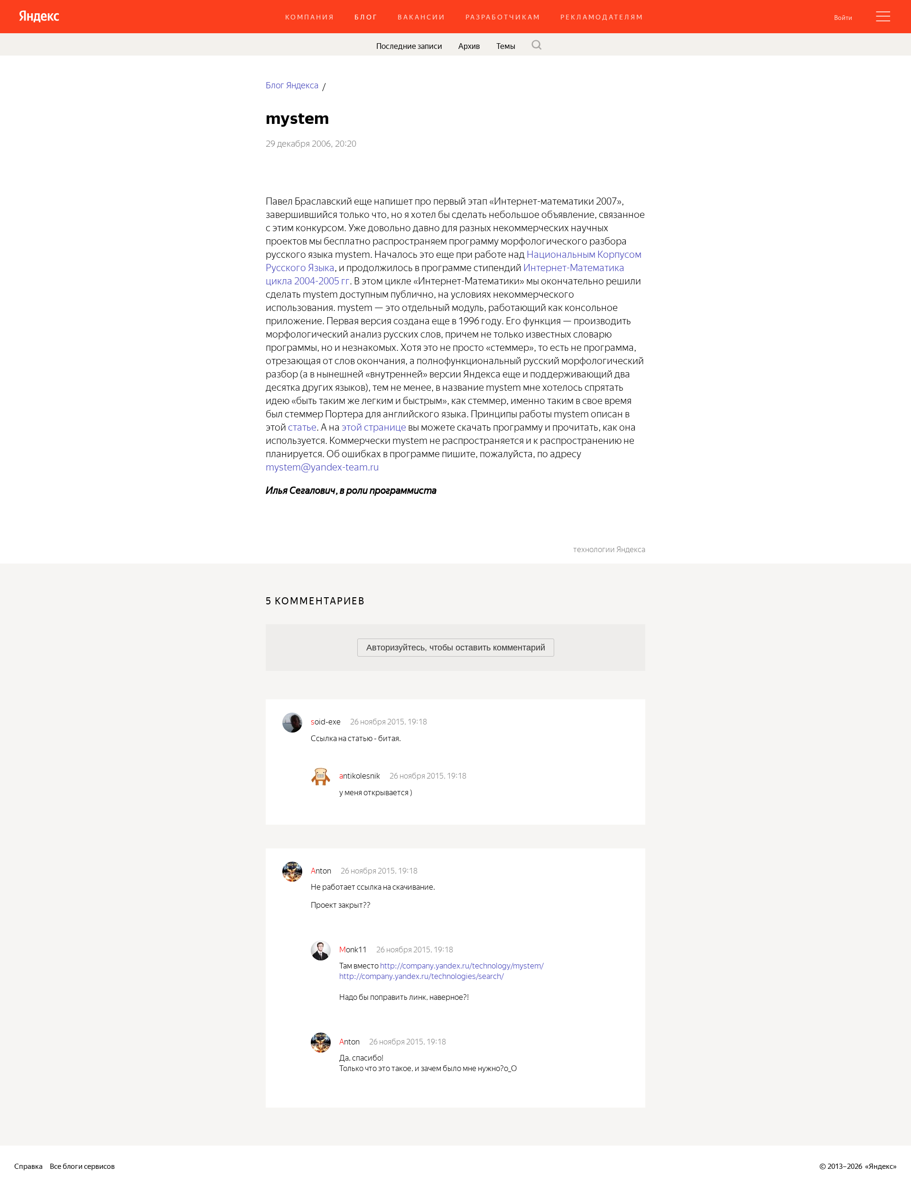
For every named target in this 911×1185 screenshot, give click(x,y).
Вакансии (422, 16)
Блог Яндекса (292, 84)
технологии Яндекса (609, 548)
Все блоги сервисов (82, 1165)
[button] (843, 17)
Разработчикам (502, 16)
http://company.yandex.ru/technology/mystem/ (462, 964)
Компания (310, 16)
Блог (366, 16)
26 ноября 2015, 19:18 (388, 720)
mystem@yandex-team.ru (322, 465)
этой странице (374, 425)
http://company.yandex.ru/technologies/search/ (421, 975)
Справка (28, 1165)
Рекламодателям (601, 16)
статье (302, 425)
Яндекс (881, 1165)
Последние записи (409, 45)
